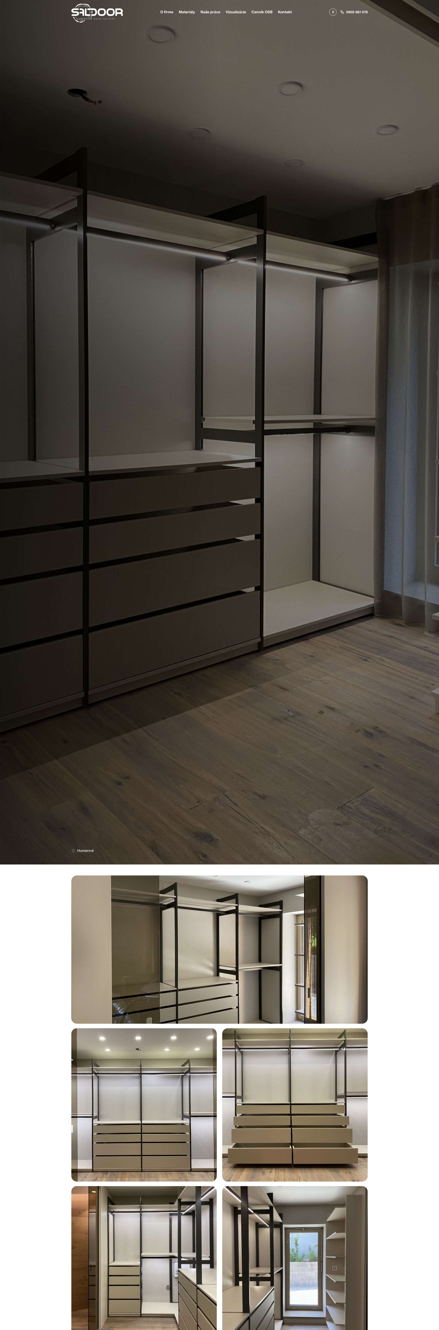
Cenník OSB (262, 12)
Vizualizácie (236, 12)
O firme (166, 12)
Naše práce (210, 12)
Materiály (187, 12)
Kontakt (285, 12)
